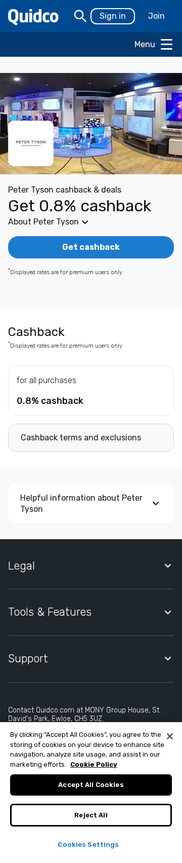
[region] (91, 792)
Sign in (113, 16)
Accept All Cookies (90, 785)
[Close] (170, 736)
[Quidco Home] (33, 16)
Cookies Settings (88, 844)
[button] (91, 222)
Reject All (90, 815)
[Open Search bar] (80, 16)
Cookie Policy (93, 764)
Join (156, 16)
